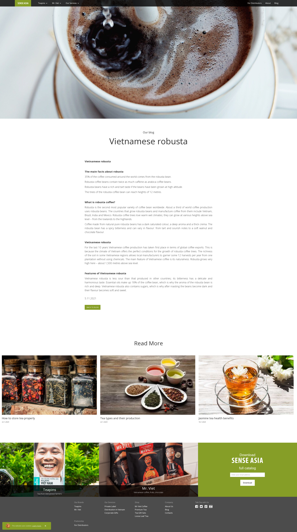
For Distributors (255, 3)
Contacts (169, 513)
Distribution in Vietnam (115, 509)
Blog (276, 3)
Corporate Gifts (111, 513)
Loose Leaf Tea (141, 516)
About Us (169, 506)
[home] (23, 3)
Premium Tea (141, 509)
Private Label (110, 506)
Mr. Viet (77, 509)
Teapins (77, 506)
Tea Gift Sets (140, 513)
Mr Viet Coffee (141, 506)
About (268, 3)
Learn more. (36, 526)
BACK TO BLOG (93, 307)
